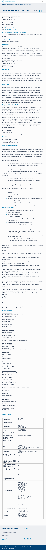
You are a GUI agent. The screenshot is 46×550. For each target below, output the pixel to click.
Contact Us (26, 528)
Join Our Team (27, 529)
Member (12, 4)
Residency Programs (27, 4)
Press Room (4, 539)
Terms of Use (11, 548)
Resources (7, 4)
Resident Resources (18, 4)
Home (3, 4)
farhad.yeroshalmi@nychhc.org (12, 27)
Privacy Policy (5, 548)
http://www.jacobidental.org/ (11, 29)
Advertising (4, 538)
